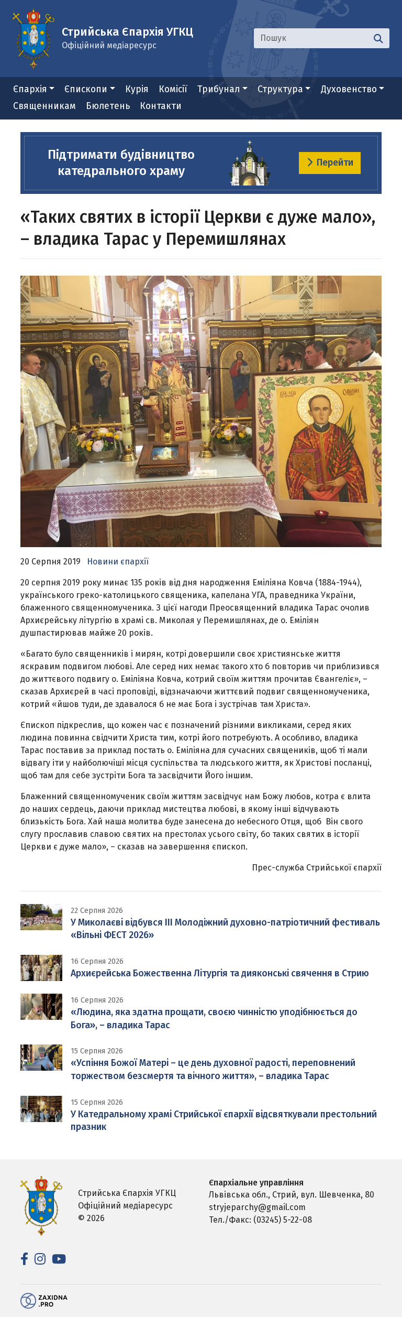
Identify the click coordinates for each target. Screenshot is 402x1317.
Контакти (161, 106)
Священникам (44, 106)
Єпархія (30, 89)
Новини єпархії (118, 562)
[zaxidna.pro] (44, 1300)
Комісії (173, 89)
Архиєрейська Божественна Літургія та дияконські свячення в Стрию (220, 973)
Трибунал (218, 89)
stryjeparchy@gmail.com (257, 1207)
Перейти (335, 162)
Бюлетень (108, 106)
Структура (280, 89)
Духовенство (349, 89)
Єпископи (85, 89)
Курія (137, 89)
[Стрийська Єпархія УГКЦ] (33, 37)
